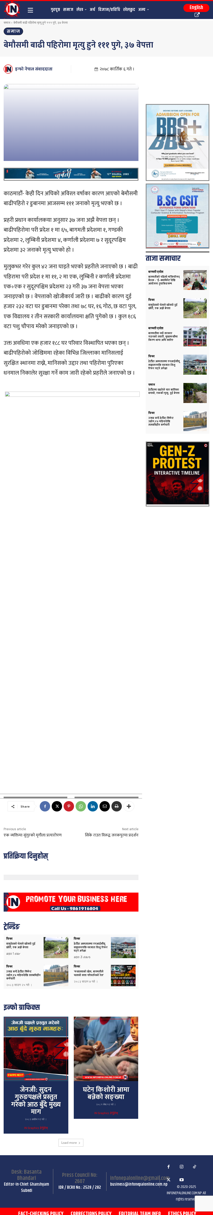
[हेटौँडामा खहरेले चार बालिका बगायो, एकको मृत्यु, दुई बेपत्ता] (195, 393)
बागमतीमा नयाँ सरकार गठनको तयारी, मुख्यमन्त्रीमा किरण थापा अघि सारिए (163, 336)
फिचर (9, 938)
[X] (57, 806)
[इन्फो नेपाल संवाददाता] (9, 69)
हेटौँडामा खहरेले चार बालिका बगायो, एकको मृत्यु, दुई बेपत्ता (163, 391)
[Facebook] (45, 806)
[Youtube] (181, 1180)
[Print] (116, 806)
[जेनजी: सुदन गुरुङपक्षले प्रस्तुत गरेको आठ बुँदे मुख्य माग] (36, 1049)
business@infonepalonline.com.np (139, 1184)
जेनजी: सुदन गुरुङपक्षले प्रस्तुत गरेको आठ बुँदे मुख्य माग (36, 1101)
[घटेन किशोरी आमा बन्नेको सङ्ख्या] (106, 1049)
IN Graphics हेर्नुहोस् (36, 1128)
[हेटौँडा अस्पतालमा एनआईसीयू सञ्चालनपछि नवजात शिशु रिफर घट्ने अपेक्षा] (123, 947)
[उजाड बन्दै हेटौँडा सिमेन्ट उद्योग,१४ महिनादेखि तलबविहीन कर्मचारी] (56, 975)
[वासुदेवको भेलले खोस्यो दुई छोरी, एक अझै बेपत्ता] (56, 947)
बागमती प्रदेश (155, 271)
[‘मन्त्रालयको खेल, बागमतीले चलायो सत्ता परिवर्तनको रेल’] (123, 975)
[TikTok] (194, 1167)
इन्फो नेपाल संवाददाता (33, 69)
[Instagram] (181, 1167)
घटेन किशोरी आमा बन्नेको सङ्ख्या (106, 1093)
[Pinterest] (69, 806)
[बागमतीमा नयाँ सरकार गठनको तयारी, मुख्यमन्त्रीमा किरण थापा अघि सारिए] (195, 337)
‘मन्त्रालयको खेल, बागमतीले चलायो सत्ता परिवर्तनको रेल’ (89, 973)
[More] (128, 806)
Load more (69, 1142)
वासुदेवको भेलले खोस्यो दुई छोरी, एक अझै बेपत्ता (20, 945)
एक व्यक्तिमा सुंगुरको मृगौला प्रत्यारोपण (33, 835)
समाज (7, 22)
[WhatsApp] (81, 806)
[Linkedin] (93, 806)
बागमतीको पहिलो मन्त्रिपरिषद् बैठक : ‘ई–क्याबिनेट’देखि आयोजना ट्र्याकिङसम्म (164, 280)
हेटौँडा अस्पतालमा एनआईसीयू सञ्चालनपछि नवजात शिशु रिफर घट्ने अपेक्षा (91, 947)
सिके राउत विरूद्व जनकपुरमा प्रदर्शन (111, 835)
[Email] (104, 806)
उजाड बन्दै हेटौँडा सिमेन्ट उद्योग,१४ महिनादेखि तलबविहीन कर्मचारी (23, 975)
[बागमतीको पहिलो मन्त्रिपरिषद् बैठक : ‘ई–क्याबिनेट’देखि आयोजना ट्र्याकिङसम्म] (195, 280)
